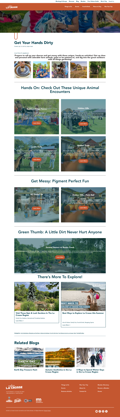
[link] (37, 123)
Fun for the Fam (54, 333)
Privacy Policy (47, 410)
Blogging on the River (34, 333)
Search (111, 1)
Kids (75, 333)
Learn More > (20, 321)
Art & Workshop (25, 333)
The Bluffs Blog (80, 333)
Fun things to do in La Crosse (65, 333)
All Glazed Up (40, 199)
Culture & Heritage (44, 333)
